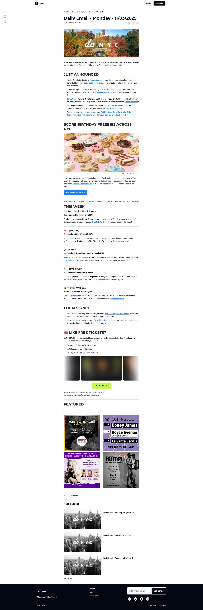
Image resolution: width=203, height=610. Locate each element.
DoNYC (66, 12)
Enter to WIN (116, 65)
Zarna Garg (71, 99)
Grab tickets (97, 222)
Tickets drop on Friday (112, 108)
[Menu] (167, 3)
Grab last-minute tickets (94, 83)
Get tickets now (131, 102)
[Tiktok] (135, 599)
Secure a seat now (120, 241)
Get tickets (102, 279)
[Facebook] (141, 599)
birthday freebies (106, 181)
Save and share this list (82, 184)
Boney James (96, 80)
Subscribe (159, 3)
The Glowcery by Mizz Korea (117, 314)
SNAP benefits (100, 320)
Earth (87, 89)
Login (148, 3)
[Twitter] (129, 599)
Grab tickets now (102, 92)
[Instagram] (147, 599)
